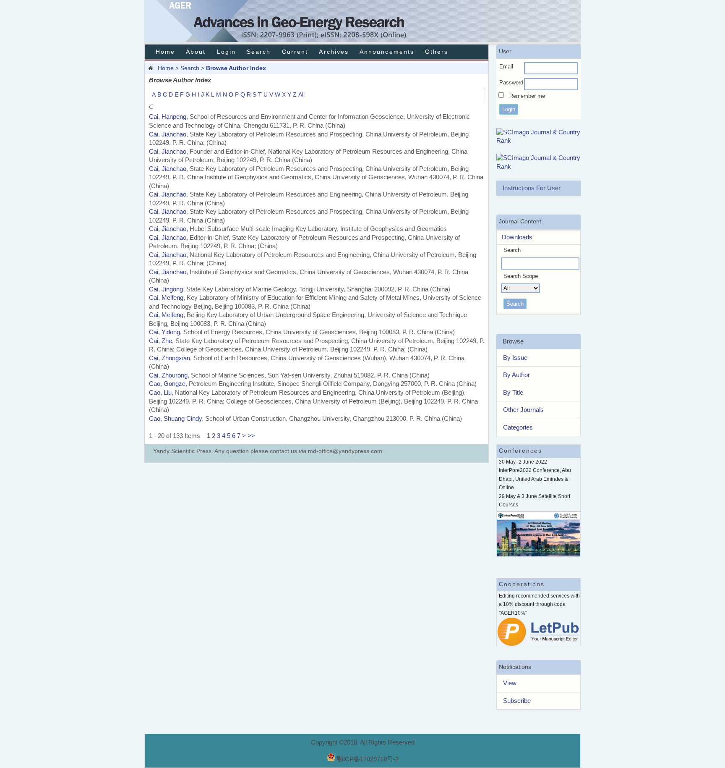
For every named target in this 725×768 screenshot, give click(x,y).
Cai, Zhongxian (169, 358)
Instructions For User (532, 187)
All (301, 94)
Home (165, 52)
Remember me (527, 96)
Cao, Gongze (167, 383)
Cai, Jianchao (167, 134)
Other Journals (523, 409)
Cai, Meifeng (166, 297)
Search (259, 52)
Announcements (387, 52)
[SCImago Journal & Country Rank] (538, 140)
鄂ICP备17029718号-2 (368, 759)
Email (506, 66)
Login (226, 52)
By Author (516, 374)
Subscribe (517, 700)
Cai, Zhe (160, 340)
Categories (518, 427)
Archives (333, 52)
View (509, 683)
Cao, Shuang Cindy (175, 418)
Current (295, 52)
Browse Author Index (236, 68)
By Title (513, 392)
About (196, 52)
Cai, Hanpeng (167, 116)
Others (436, 52)
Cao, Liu (160, 392)
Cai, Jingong (166, 289)
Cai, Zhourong (168, 375)
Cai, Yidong (164, 332)
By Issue (515, 357)
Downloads (514, 237)
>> (251, 435)
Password (511, 82)
